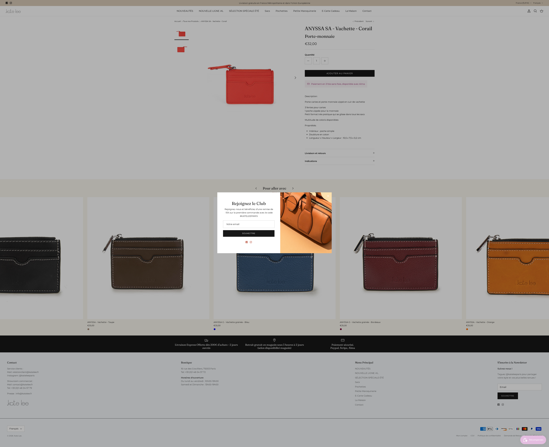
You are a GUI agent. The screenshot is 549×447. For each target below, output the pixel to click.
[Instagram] (251, 242)
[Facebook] (247, 242)
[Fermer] (328, 196)
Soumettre (248, 233)
